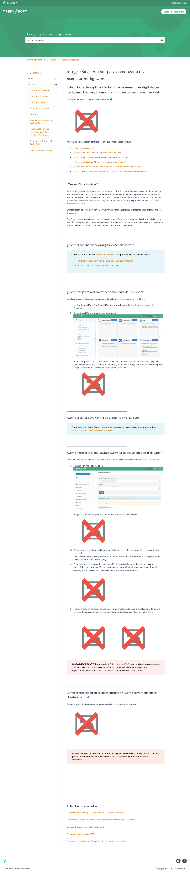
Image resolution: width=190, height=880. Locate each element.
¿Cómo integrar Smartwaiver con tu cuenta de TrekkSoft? (100, 157)
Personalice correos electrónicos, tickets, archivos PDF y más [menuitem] (40, 131)
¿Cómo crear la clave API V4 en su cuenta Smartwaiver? (99, 161)
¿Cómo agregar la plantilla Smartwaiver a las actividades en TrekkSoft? (107, 166)
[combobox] (92, 40)
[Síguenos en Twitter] (184, 861)
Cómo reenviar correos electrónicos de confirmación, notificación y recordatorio (101, 819)
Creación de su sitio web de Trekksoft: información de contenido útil (96, 841)
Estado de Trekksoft (174, 11)
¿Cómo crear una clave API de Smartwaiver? (92, 430)
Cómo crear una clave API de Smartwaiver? (98, 265)
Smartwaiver (73, 191)
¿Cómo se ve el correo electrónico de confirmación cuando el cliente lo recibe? (110, 171)
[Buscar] (162, 40)
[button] (56, 73)
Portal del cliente (179, 2)
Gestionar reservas (70, 59)
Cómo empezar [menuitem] (34, 72)
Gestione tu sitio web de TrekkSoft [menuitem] (41, 142)
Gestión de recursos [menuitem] (39, 108)
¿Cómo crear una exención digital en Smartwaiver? (97, 152)
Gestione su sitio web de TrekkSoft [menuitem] (41, 121)
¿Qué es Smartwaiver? (83, 148)
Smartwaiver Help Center (108, 254)
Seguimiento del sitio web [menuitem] (42, 150)
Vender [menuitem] (30, 78)
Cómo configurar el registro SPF (80, 834)
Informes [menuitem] (34, 114)
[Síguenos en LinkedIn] (178, 861)
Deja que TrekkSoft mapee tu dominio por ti (85, 827)
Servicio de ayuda (33, 59)
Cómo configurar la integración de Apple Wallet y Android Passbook (96, 812)
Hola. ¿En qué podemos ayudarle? (48, 34)
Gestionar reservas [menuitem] (40, 90)
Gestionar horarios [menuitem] (39, 96)
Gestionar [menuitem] (31, 84)
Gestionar (51, 59)
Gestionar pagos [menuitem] (38, 102)
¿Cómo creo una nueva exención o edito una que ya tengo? (105, 260)
